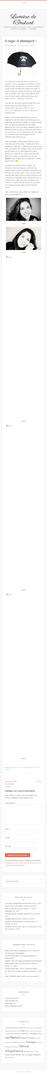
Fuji (22, 1030)
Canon (32, 1028)
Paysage (30, 1042)
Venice (13, 1055)
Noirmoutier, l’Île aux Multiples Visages (11, 783)
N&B (31, 767)
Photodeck (39, 1042)
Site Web (27, 1051)
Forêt (18, 1031)
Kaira (29, 1071)
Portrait (37, 767)
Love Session (15, 1034)
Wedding (36, 1055)
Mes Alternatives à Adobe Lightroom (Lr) (19, 914)
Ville (23, 1055)
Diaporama (8, 1031)
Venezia (7, 1055)
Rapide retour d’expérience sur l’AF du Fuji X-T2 (21, 921)
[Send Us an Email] (20, 7)
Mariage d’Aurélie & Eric (13, 919)
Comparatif (38, 1028)
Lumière (23, 1034)
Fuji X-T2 (32, 1031)
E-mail (8, 838)
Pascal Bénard (29, 45)
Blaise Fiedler (17, 132)
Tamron (32, 1051)
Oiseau (31, 1038)
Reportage (8, 1003)
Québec (16, 1047)
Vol (26, 1055)
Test (36, 1051)
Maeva (7, 951)
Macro (28, 1033)
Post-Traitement (9, 1047)
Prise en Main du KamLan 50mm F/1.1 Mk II (20, 909)
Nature (15, 1037)
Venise (18, 1054)
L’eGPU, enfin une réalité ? (14, 906)
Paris (15, 1042)
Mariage (33, 1034)
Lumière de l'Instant (23, 20)
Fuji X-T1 (27, 1031)
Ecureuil (14, 1031)
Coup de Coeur (10, 998)
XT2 (12, 1057)
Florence (39, 781)
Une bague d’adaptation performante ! (18, 903)
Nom (7, 829)
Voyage (29, 1055)
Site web (8, 846)
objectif (24, 1038)
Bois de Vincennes (19, 1028)
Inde (36, 1031)
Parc (36, 1038)
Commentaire (10, 803)
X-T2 (9, 1057)
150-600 (7, 1028)
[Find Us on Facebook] (23, 7)
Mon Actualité (18, 767)
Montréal (39, 1033)
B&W (11, 1028)
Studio (7, 769)
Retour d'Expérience (12, 1006)
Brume (28, 1028)
